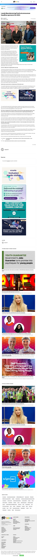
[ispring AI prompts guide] (27, 100)
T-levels (27, 508)
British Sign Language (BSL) (7, 498)
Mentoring (19, 504)
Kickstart (14, 502)
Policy (11, 506)
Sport (7, 508)
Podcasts (2, 536)
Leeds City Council (17, 140)
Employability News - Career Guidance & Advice (13, 138)
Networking (14, 539)
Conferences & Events (16, 537)
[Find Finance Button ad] (14, 192)
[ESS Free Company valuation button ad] (14, 209)
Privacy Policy (3, 531)
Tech (30, 508)
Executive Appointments (16, 527)
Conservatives (18, 498)
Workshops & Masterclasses (17, 542)
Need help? (3, 547)
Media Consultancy (27, 529)
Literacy (4, 504)
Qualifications (19, 506)
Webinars (14, 541)
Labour (18, 502)
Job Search (14, 529)
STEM (10, 508)
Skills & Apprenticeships (16, 522)
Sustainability (23, 508)
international (10, 502)
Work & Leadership (16, 521)
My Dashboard (3, 544)
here (30, 136)
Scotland (23, 506)
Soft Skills (4, 508)
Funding (29, 500)
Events (2, 545)
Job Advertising (27, 528)
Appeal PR (4, 18)
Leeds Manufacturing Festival (9, 140)
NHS (32, 504)
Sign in (34, 1)
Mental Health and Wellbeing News (11, 504)
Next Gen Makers (23, 140)
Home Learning (5, 502)
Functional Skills (24, 500)
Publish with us (3, 529)
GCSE (32, 500)
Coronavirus (4, 500)
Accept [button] (22, 555)
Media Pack (26, 526)
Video (2, 537)
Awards (14, 536)
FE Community (3, 528)
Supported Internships (16, 508)
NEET (23, 504)
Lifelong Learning (30, 502)
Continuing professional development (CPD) (27, 498)
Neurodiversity (27, 504)
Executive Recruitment (16, 528)
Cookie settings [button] (15, 555)
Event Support (27, 530)
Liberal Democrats (23, 502)
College (13, 498)
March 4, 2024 (5, 19)
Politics (14, 506)
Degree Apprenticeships (17, 500)
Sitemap (2, 532)
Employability (15, 520)
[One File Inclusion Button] (9, 100)
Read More (19, 553)
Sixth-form (30, 506)
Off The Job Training (6, 506)
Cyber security (9, 500)
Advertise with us (3, 530)
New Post (2, 543)
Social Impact (15, 523)
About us (2, 527)
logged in (8, 160)
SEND (27, 506)
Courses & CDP (15, 538)
